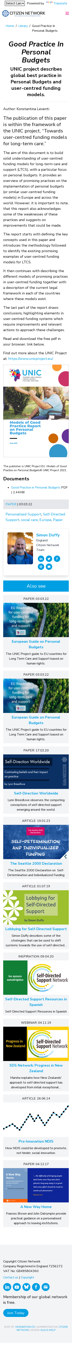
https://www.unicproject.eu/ (30, 358)
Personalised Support (23, 514)
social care (29, 519)
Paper (11, 504)
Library (23, 26)
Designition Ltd (25, 1326)
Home (10, 26)
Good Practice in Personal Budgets (36, 487)
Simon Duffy (48, 535)
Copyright (27, 1277)
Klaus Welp (48, 1330)
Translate (60, 3)
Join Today (15, 1313)
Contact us (10, 1277)
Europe (45, 519)
